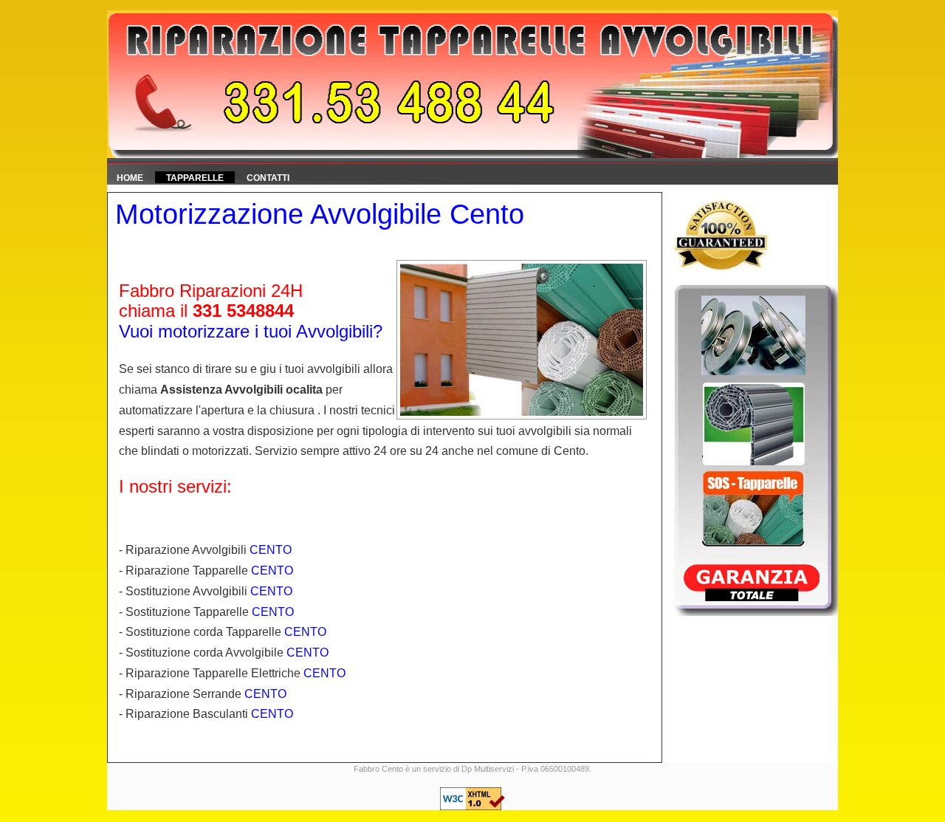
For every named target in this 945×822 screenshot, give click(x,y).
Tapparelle (195, 178)
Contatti (268, 178)
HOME (130, 178)
